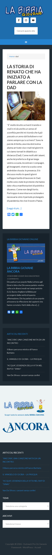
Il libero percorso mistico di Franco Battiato (22, 468)
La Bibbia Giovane (26, 10)
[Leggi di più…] (14, 208)
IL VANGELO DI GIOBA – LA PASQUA (24, 359)
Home (11, 56)
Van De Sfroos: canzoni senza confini (23, 375)
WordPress (28, 547)
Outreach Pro (29, 544)
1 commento (13, 279)
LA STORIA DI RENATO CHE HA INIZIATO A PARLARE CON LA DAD (24, 77)
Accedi (38, 547)
